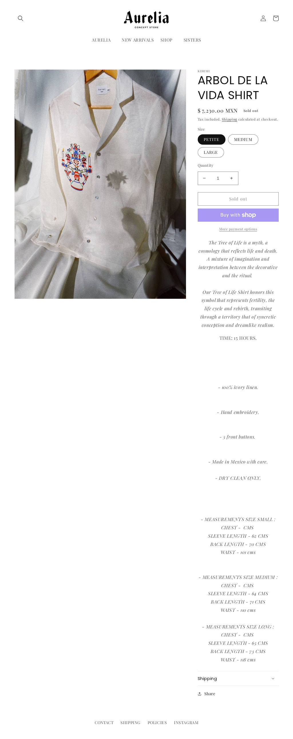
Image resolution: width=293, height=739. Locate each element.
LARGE (211, 152)
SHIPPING (130, 722)
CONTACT (104, 722)
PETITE (211, 139)
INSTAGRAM (186, 722)
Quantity (206, 165)
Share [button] (209, 693)
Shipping (229, 119)
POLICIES (157, 722)
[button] (20, 18)
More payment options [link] (238, 229)
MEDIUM (243, 139)
